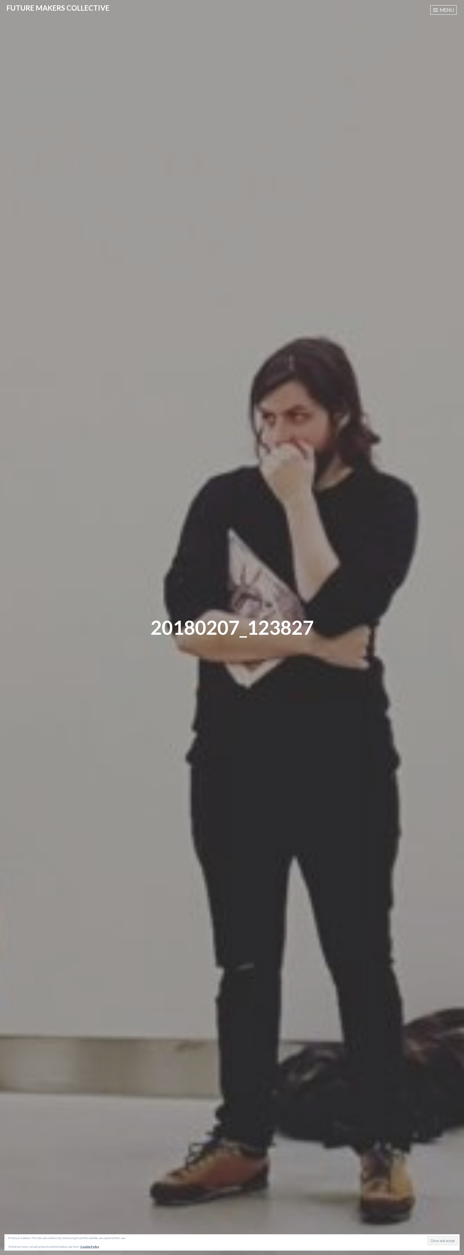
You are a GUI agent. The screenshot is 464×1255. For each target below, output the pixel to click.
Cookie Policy (89, 1246)
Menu (446, 10)
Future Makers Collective (58, 7)
